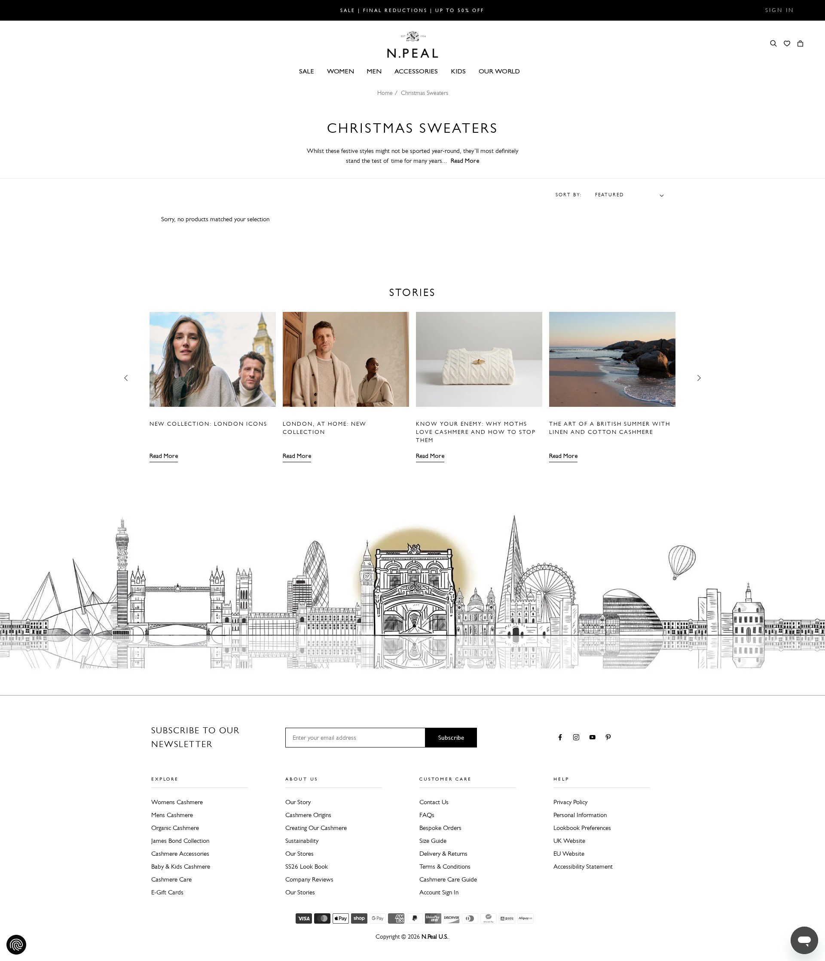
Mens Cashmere (172, 815)
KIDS (458, 71)
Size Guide (432, 841)
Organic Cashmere (175, 828)
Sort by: (569, 195)
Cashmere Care (171, 879)
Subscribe (451, 737)
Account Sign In (438, 892)
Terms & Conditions (445, 866)
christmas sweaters (424, 93)
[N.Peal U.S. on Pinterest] (610, 738)
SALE (306, 71)
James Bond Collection (180, 841)
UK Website (569, 841)
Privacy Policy (570, 802)
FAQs (426, 815)
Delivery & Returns (443, 853)
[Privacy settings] (16, 945)
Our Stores (299, 853)
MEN (374, 71)
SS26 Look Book (306, 866)
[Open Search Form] (773, 43)
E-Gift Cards (167, 892)
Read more (164, 456)
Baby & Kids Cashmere (180, 866)
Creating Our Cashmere (316, 828)
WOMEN (340, 71)
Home (385, 93)
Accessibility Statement (583, 866)
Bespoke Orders (440, 828)
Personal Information (580, 815)
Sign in (779, 10)
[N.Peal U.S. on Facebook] (562, 738)
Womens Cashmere (177, 802)
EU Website (568, 853)
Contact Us (434, 802)
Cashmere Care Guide (448, 879)
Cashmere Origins (308, 815)
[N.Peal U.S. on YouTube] (594, 738)
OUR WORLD (499, 71)
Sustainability (301, 841)
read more (465, 161)
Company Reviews (309, 879)
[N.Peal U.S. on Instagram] (578, 738)
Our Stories (300, 892)
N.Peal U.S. (435, 937)
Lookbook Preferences (582, 828)
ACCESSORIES (416, 71)
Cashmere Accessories (180, 853)
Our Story (298, 802)
